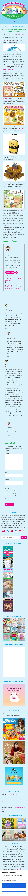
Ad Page (19, 869)
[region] (14, 883)
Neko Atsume (6, 98)
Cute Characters (9, 26)
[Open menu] (15, 21)
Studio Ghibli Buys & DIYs (13, 288)
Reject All (14, 893)
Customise (14, 889)
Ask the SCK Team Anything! (18, 794)
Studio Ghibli (18, 183)
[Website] (16, 272)
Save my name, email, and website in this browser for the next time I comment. (14, 489)
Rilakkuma (21, 128)
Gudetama (21, 156)
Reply (6, 328)
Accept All (14, 885)
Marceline (21, 34)
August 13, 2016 (11, 338)
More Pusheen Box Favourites (14, 285)
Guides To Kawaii (19, 26)
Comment (8, 453)
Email (7, 479)
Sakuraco (21, 713)
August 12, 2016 (9, 311)
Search (24, 537)
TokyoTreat (14, 713)
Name (7, 472)
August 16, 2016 (11, 429)
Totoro (5, 183)
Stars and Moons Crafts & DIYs (14, 287)
